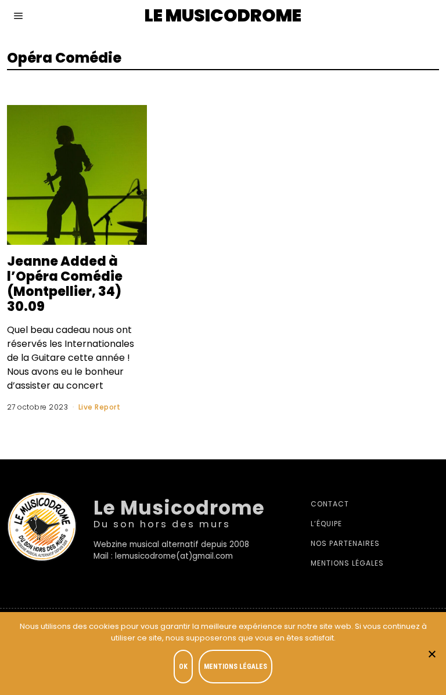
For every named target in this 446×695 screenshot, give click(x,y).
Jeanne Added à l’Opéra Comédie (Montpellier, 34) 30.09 (65, 283)
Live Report (99, 407)
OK (183, 667)
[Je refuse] (431, 654)
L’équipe (326, 524)
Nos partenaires (345, 543)
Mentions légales (347, 563)
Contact (330, 504)
